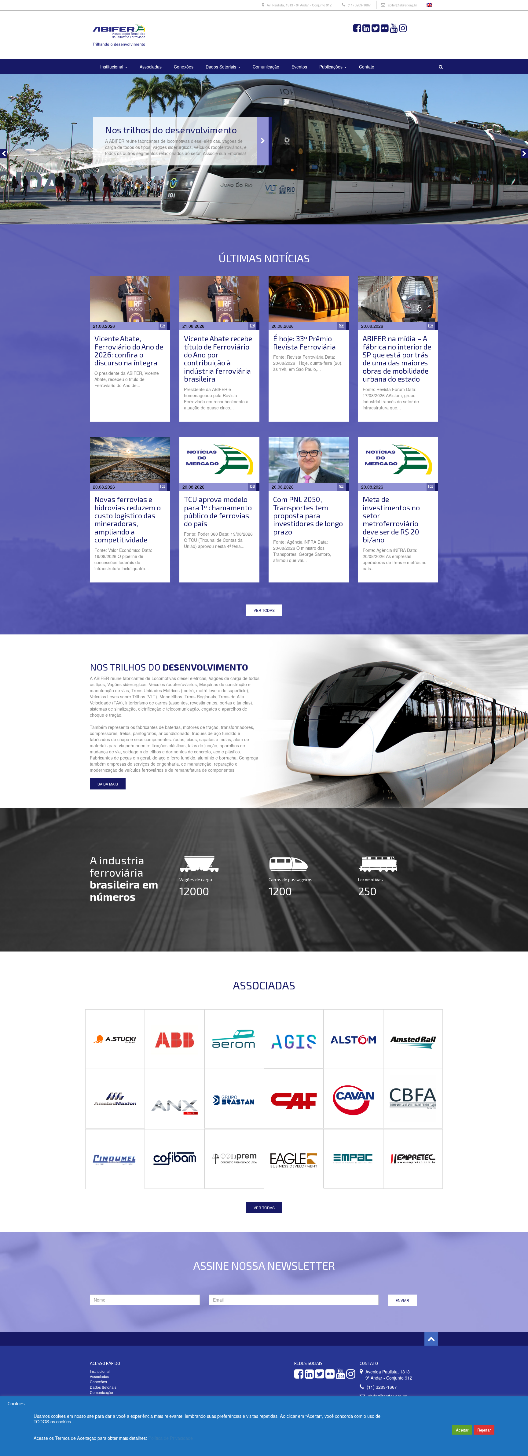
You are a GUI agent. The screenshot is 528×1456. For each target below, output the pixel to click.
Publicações (331, 67)
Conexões (183, 67)
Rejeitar (484, 1430)
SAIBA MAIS (107, 783)
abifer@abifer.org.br (402, 4)
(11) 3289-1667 (359, 4)
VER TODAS (264, 610)
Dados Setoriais (221, 67)
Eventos (299, 67)
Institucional (112, 67)
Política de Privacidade (170, 1438)
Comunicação (266, 67)
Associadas (151, 67)
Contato (366, 67)
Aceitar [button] (462, 1430)
